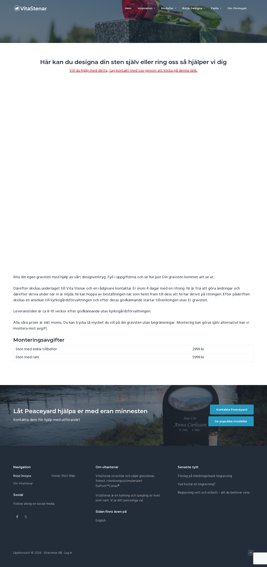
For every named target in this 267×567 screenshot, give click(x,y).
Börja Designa (22, 476)
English (101, 520)
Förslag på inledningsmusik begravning (205, 476)
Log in (68, 552)
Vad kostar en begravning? (196, 484)
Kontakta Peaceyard (231, 409)
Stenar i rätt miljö (63, 476)
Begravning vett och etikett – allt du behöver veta (213, 492)
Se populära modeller (231, 421)
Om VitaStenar (23, 483)
